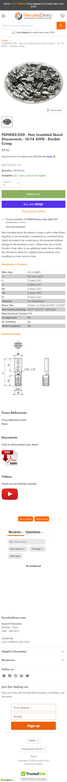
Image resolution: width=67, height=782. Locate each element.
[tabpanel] (33, 570)
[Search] (61, 25)
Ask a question (25, 519)
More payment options (33, 211)
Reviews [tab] (16, 532)
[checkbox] (15, 556)
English (32, 740)
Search (33, 756)
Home (5, 40)
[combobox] (29, 25)
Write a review (42, 519)
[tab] (34, 532)
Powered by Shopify (33, 764)
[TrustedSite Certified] (33, 776)
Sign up (33, 726)
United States (32, 749)
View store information (15, 227)
